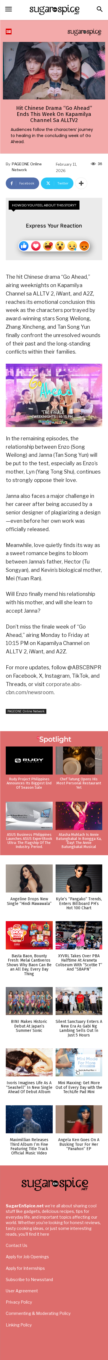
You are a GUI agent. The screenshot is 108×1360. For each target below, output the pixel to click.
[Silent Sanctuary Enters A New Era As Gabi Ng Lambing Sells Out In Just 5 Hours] (79, 1001)
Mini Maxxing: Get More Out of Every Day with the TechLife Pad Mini (79, 1087)
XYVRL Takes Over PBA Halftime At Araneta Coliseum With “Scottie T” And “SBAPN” (79, 963)
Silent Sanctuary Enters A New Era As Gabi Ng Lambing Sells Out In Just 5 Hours (79, 1028)
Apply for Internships (25, 1268)
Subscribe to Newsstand (29, 1279)
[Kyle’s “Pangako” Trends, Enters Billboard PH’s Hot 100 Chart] (79, 878)
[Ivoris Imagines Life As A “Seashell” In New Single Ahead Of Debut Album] (29, 1062)
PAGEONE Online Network (27, 167)
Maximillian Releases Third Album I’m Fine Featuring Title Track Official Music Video (29, 1146)
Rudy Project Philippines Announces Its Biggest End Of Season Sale (29, 783)
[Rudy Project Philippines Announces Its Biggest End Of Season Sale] (29, 760)
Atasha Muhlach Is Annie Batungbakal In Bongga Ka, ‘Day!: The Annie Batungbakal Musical (79, 840)
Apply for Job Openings (27, 1256)
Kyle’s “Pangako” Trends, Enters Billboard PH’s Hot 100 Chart (79, 903)
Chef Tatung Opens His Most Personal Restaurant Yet (78, 783)
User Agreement (22, 1290)
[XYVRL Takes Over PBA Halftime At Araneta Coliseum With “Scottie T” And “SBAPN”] (79, 935)
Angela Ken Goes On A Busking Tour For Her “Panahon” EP (78, 1144)
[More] (81, 183)
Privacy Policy (19, 1302)
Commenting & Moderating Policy (38, 1313)
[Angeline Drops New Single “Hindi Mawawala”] (29, 878)
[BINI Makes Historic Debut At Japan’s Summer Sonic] (29, 1001)
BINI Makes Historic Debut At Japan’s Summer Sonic (29, 1026)
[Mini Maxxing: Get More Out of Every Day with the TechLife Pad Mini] (79, 1062)
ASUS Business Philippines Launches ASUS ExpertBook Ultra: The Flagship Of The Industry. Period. (29, 840)
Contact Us (16, 1245)
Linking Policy (19, 1324)
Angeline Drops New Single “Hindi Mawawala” (29, 901)
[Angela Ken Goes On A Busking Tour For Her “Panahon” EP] (79, 1119)
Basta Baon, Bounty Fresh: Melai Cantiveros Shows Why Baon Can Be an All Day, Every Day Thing (29, 965)
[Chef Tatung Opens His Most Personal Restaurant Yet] (79, 760)
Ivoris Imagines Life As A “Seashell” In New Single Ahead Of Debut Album (29, 1087)
